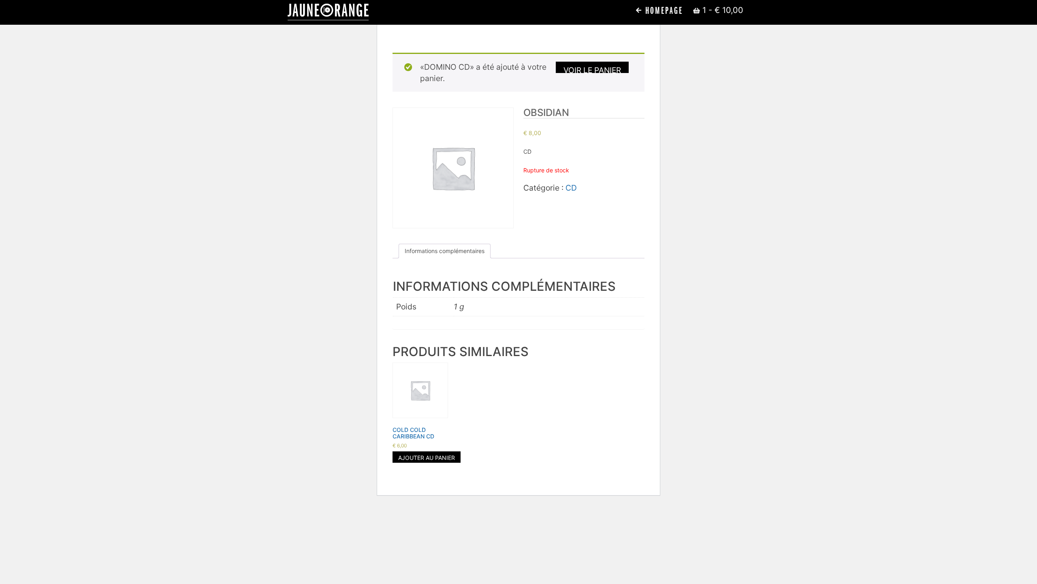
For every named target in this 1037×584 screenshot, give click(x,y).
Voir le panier (592, 69)
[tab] (445, 251)
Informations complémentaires (444, 250)
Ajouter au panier (426, 457)
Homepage (662, 11)
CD (571, 188)
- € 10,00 (722, 10)
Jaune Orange (328, 12)
